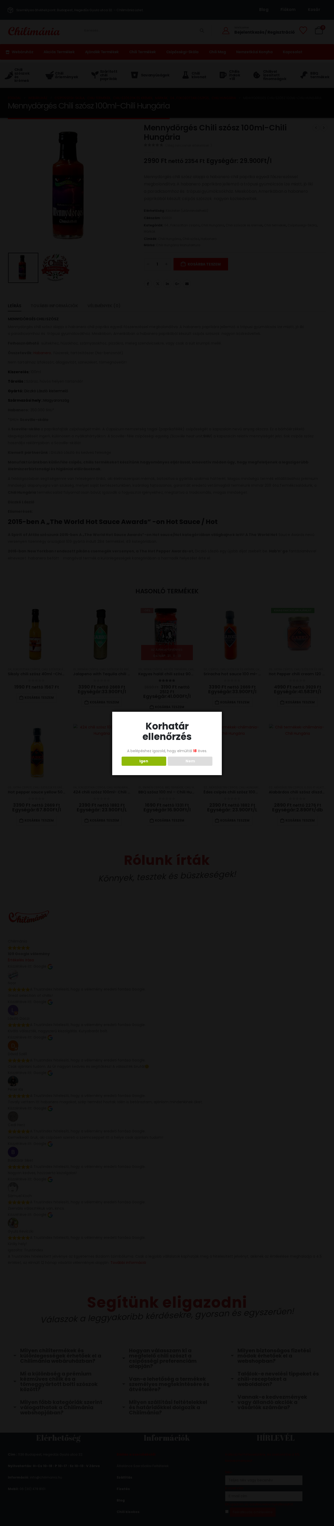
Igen (143, 761)
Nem (190, 761)
